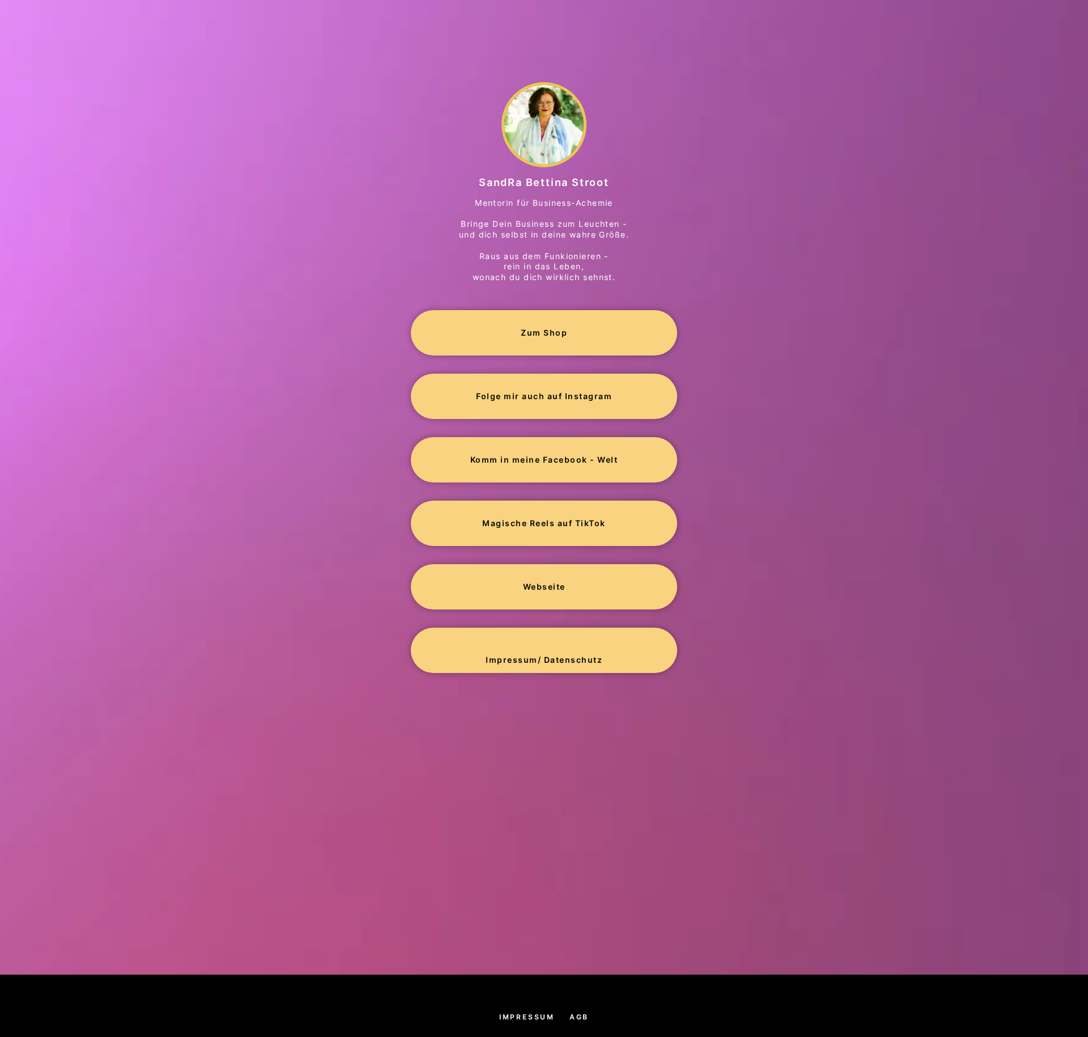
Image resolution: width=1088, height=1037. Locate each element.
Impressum (527, 1017)
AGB (579, 1017)
